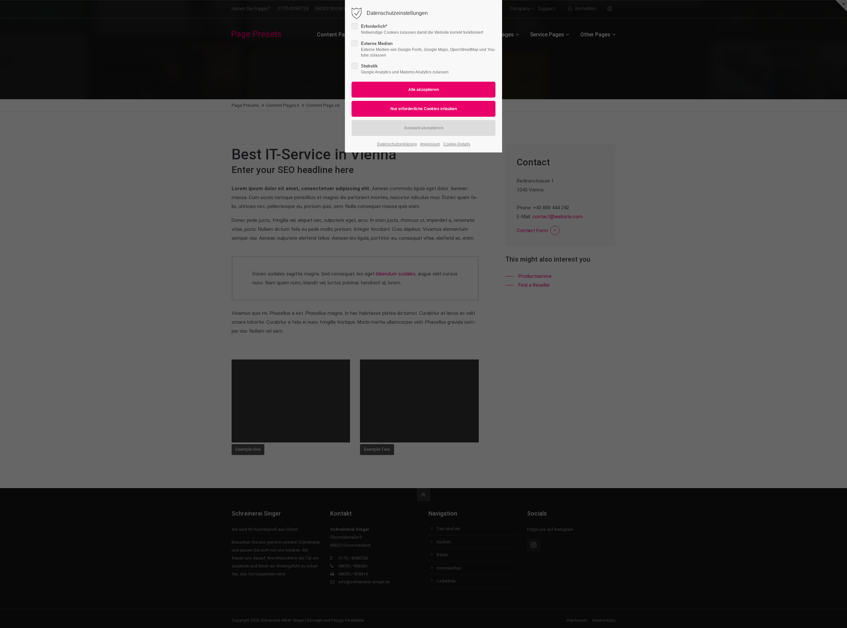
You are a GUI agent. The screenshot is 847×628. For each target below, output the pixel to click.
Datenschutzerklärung (397, 144)
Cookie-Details (456, 144)
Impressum (430, 144)
